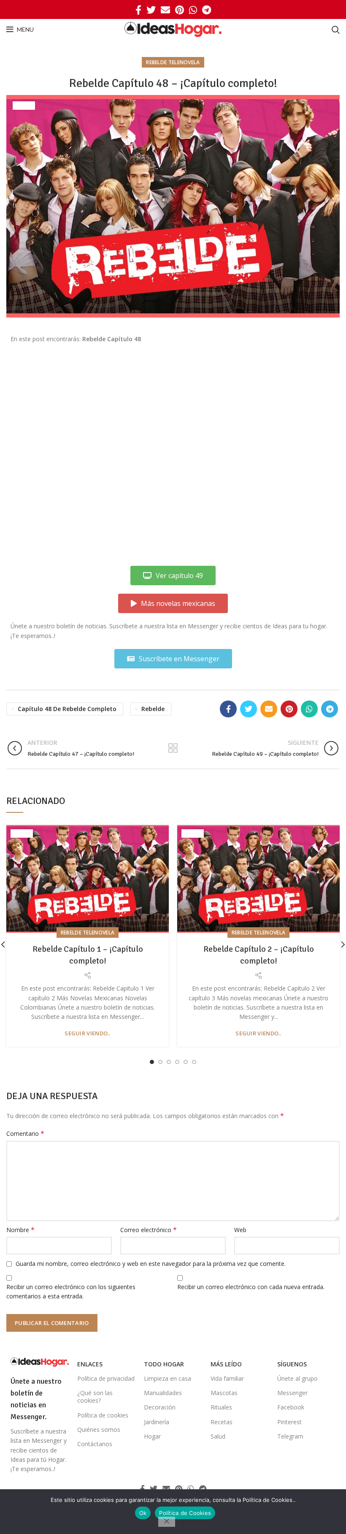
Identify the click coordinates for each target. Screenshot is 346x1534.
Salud (218, 1436)
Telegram (290, 1436)
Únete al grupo (297, 1378)
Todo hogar (164, 1364)
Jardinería (156, 1422)
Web (240, 1230)
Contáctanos (94, 1444)
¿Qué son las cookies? (95, 1396)
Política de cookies (102, 1415)
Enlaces (90, 1364)
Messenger (292, 1393)
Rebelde (153, 709)
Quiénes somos (98, 1429)
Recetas (221, 1422)
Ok (143, 1513)
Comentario (25, 1133)
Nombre (20, 1229)
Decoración (160, 1407)
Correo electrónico (148, 1229)
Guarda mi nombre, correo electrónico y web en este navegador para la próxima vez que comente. (151, 1264)
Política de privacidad (106, 1378)
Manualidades (163, 1393)
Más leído (226, 1364)
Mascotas (224, 1393)
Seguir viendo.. (88, 1033)
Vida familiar (227, 1378)
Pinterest (289, 1422)
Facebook (290, 1407)
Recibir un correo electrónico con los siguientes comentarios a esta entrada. (70, 1291)
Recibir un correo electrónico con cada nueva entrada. (250, 1287)
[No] (166, 1522)
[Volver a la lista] (173, 748)
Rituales (221, 1407)
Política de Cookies (185, 1513)
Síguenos (292, 1364)
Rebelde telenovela (173, 62)
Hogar (152, 1436)
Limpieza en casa (167, 1378)
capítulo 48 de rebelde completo (67, 709)
